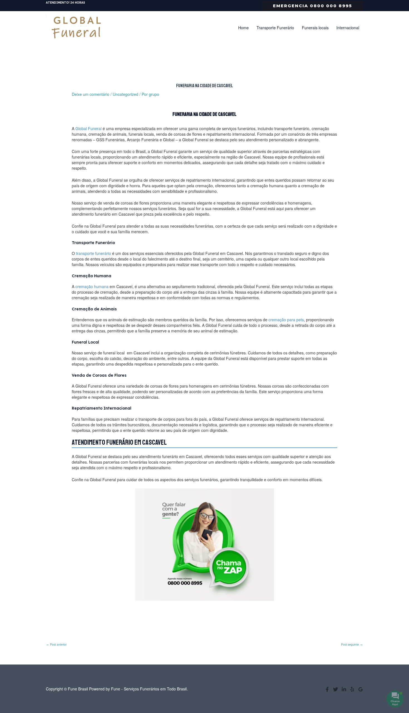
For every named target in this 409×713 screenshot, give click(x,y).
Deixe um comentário (90, 94)
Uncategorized (125, 94)
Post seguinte (352, 644)
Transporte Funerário (275, 27)
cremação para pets (286, 319)
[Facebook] (327, 689)
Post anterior (56, 644)
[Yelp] (352, 689)
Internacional (347, 27)
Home (243, 27)
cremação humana (92, 286)
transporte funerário (93, 253)
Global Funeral (88, 128)
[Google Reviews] (360, 689)
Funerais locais (315, 27)
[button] (312, 6)
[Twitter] (335, 689)
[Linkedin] (343, 689)
